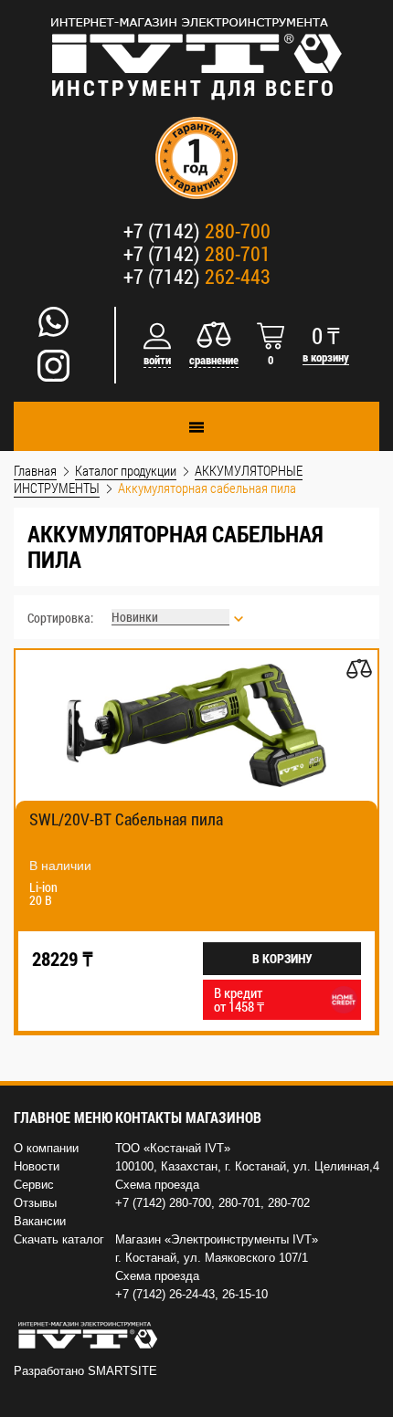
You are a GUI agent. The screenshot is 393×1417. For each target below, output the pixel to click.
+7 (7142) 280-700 (163, 1203)
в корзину (326, 357)
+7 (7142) (197, 230)
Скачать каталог (59, 1239)
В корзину (282, 958)
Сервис (34, 1184)
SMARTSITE (122, 1371)
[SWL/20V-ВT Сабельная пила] (196, 725)
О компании (46, 1148)
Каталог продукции (125, 470)
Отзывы (35, 1203)
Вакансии (40, 1221)
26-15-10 (245, 1294)
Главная (35, 470)
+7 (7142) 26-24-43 (165, 1294)
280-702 (289, 1203)
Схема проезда (157, 1184)
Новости (36, 1166)
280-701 (239, 1203)
